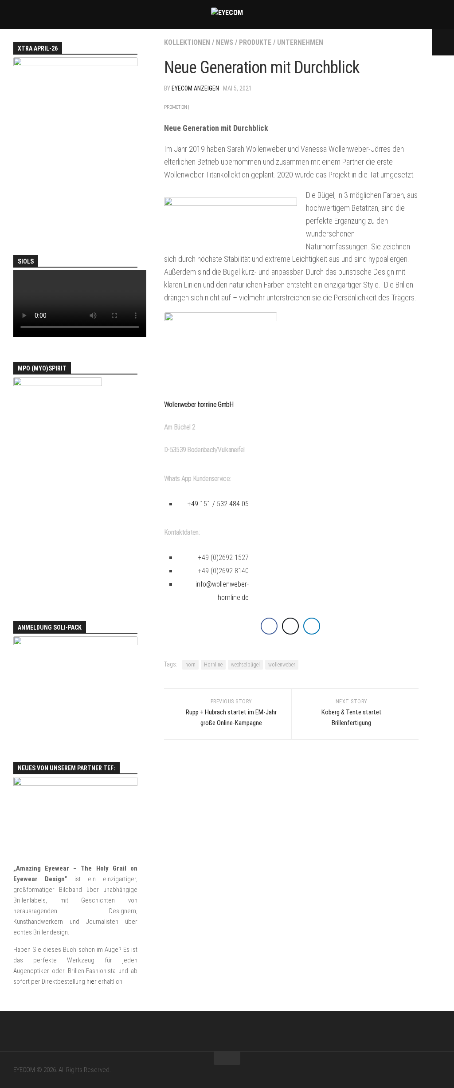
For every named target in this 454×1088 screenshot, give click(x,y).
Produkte (255, 42)
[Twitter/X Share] (290, 626)
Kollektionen (187, 42)
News (224, 42)
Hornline (213, 665)
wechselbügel (245, 665)
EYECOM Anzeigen (195, 88)
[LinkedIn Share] (311, 626)
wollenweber (281, 665)
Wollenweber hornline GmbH (199, 404)
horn (190, 665)
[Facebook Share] (269, 626)
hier (91, 982)
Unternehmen (300, 42)
